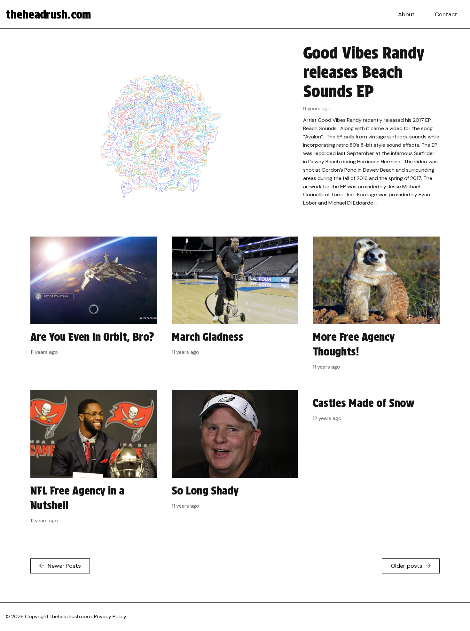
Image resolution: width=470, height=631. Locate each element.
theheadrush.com (48, 14)
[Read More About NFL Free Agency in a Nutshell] (93, 460)
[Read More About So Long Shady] (235, 460)
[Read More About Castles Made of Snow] (376, 460)
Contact (446, 14)
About (406, 14)
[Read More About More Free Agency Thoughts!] (376, 306)
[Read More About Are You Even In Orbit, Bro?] (93, 306)
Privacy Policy (110, 616)
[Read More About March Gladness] (235, 306)
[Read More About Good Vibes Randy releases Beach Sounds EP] (235, 132)
